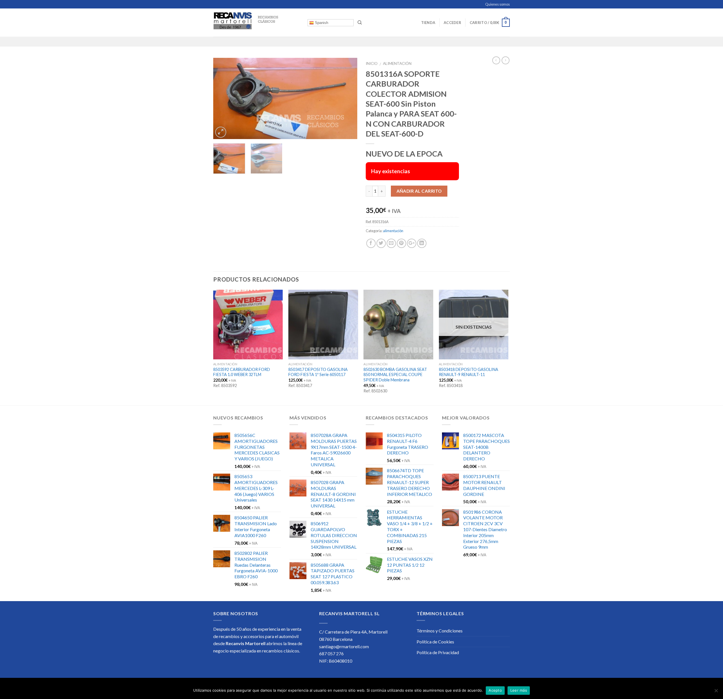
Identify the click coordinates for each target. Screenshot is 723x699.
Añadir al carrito (419, 191)
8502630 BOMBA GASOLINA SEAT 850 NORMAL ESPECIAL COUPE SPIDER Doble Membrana (395, 374)
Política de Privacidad (438, 652)
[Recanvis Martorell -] (256, 22)
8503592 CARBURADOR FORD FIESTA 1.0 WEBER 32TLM (241, 372)
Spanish (321, 23)
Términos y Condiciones (440, 630)
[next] (347, 98)
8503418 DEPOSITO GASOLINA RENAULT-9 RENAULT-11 (468, 372)
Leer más (518, 690)
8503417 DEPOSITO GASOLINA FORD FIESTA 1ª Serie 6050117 (318, 372)
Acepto (495, 690)
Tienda (428, 22)
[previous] (223, 98)
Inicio (372, 63)
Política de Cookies (435, 641)
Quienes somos (497, 4)
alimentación (397, 63)
